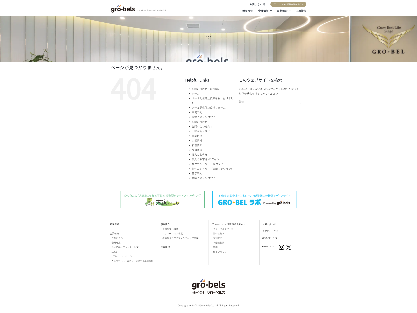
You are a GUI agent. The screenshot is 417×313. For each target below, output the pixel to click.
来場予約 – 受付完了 (203, 117)
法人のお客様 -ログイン (205, 159)
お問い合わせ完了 (202, 126)
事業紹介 (197, 136)
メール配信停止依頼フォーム (209, 107)
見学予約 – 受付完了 (203, 178)
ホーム (196, 93)
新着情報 (197, 145)
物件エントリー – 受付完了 (207, 164)
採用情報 (197, 150)
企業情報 (197, 140)
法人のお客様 (199, 154)
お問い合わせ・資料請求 (206, 89)
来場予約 (197, 112)
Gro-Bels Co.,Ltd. (209, 305)
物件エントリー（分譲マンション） (212, 169)
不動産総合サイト (202, 131)
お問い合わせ (199, 122)
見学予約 (197, 173)
